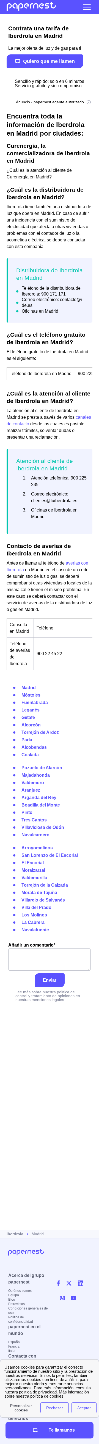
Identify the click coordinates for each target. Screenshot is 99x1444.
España (14, 1342)
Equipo (13, 1295)
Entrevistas (16, 1304)
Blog (11, 1299)
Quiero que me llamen (49, 61)
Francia (14, 1346)
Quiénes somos (20, 1291)
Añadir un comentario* (31, 945)
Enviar (49, 980)
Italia (11, 1351)
